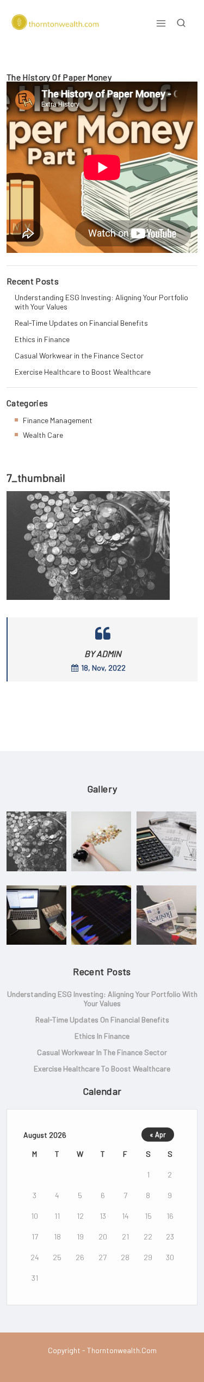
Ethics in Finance (42, 339)
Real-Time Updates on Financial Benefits (81, 322)
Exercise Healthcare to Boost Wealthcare (83, 371)
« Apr (158, 1134)
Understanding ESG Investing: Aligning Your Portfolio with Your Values (101, 302)
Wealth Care (43, 434)
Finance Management (57, 420)
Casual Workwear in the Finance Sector (79, 355)
